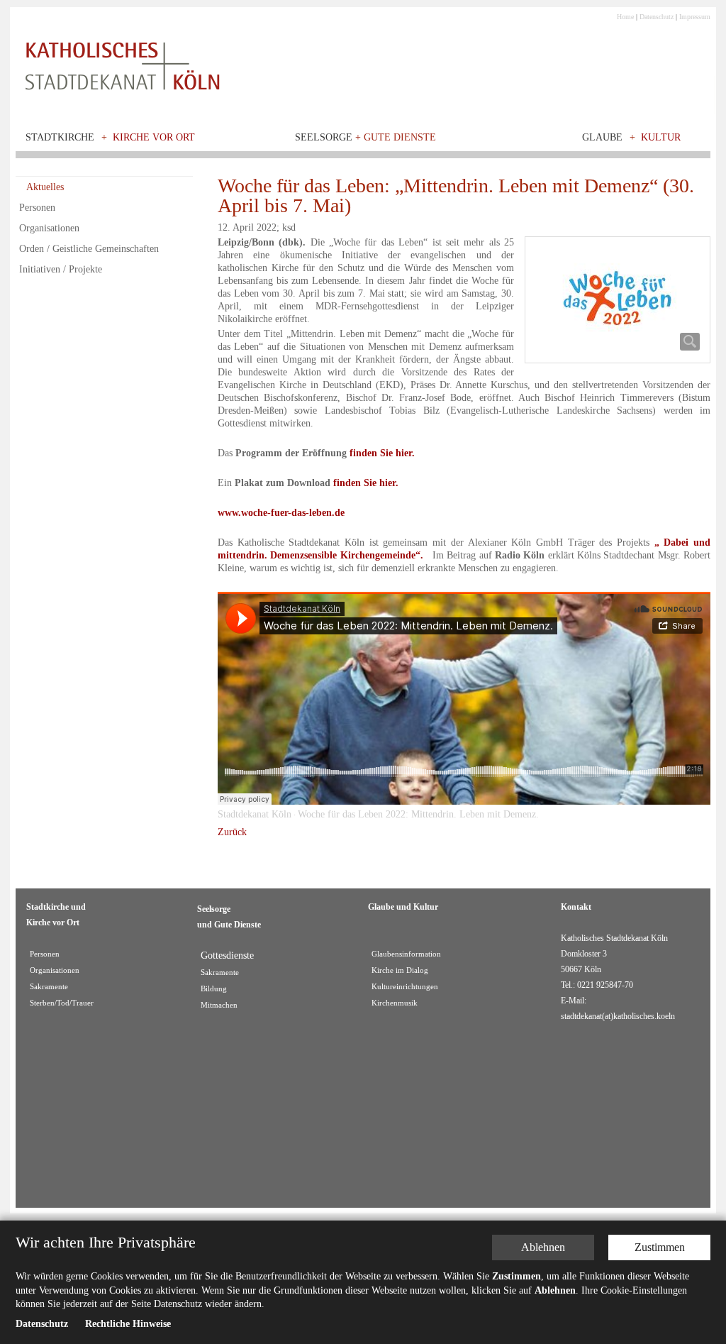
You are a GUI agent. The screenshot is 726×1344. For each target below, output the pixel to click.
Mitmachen (219, 1005)
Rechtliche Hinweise (128, 1323)
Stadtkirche (60, 137)
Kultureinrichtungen (405, 987)
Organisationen (49, 228)
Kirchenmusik (395, 1003)
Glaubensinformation (406, 954)
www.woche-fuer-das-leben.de (281, 512)
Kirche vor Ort (154, 137)
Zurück (232, 832)
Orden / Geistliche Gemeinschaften (89, 248)
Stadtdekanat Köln (254, 814)
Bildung (214, 989)
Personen (37, 207)
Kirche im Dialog (400, 970)
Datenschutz (657, 17)
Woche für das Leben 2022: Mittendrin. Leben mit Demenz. (418, 814)
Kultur (661, 137)
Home (625, 17)
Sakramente (49, 987)
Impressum (694, 17)
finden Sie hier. (382, 453)
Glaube (602, 137)
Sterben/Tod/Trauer (62, 1003)
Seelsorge (365, 137)
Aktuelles (45, 187)
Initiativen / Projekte (60, 269)
